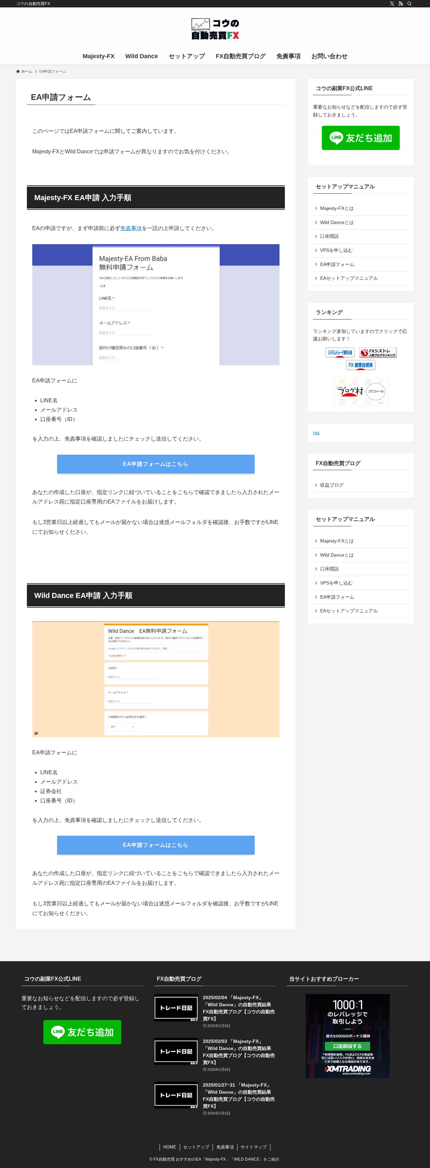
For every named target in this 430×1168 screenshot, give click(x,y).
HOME (169, 1147)
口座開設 (329, 236)
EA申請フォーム (337, 264)
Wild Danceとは (337, 222)
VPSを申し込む (336, 250)
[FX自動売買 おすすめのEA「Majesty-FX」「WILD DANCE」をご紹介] (215, 28)
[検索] (409, 3)
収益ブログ (332, 485)
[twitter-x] (392, 3)
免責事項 (131, 228)
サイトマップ (254, 1147)
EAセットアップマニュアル (349, 278)
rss (316, 432)
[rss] (400, 3)
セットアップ (196, 1147)
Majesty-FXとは (337, 208)
